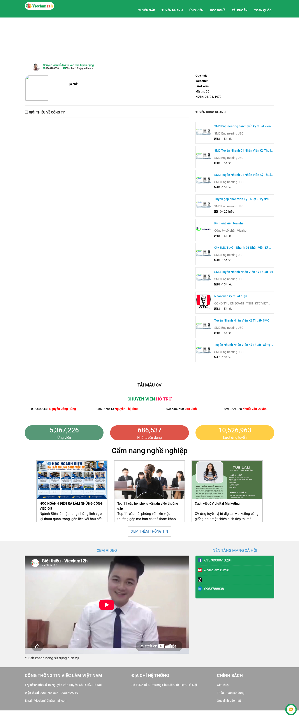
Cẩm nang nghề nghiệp (150, 450)
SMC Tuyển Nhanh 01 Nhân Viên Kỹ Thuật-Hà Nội (243, 151)
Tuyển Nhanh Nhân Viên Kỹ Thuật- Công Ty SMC (244, 345)
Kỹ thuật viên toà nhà (229, 223)
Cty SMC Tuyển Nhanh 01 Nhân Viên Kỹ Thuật (241, 248)
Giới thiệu (223, 685)
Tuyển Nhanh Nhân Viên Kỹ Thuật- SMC (241, 320)
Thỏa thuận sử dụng (230, 692)
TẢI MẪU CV (149, 385)
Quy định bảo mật (229, 700)
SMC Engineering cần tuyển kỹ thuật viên (242, 126)
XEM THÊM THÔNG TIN (149, 531)
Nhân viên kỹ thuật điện (230, 296)
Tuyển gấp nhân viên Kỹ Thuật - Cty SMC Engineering (242, 199)
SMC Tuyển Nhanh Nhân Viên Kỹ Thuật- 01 (243, 272)
